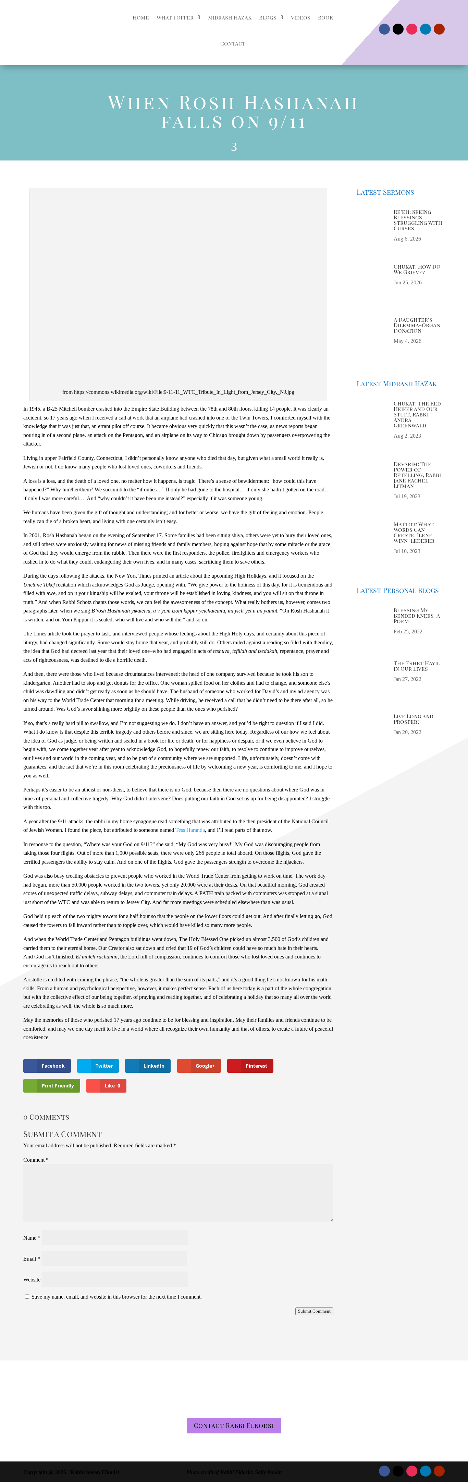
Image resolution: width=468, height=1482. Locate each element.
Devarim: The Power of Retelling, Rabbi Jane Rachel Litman (417, 474)
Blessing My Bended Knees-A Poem (417, 615)
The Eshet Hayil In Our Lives (417, 665)
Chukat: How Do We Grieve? (417, 269)
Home (141, 17)
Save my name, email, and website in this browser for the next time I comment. (117, 1297)
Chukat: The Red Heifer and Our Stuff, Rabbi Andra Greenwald (417, 414)
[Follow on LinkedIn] (425, 29)
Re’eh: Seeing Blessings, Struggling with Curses (418, 220)
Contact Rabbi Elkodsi (234, 1425)
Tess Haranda (190, 830)
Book (325, 17)
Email (31, 1259)
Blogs (267, 17)
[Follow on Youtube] (439, 29)
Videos (300, 17)
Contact (232, 43)
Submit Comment (314, 1311)
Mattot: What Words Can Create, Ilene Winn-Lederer (414, 532)
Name (31, 1238)
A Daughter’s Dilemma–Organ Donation (417, 325)
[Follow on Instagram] (411, 29)
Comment (36, 1160)
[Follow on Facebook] (384, 29)
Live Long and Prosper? (413, 718)
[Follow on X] (398, 29)
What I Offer (175, 17)
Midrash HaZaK (229, 17)
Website (31, 1280)
